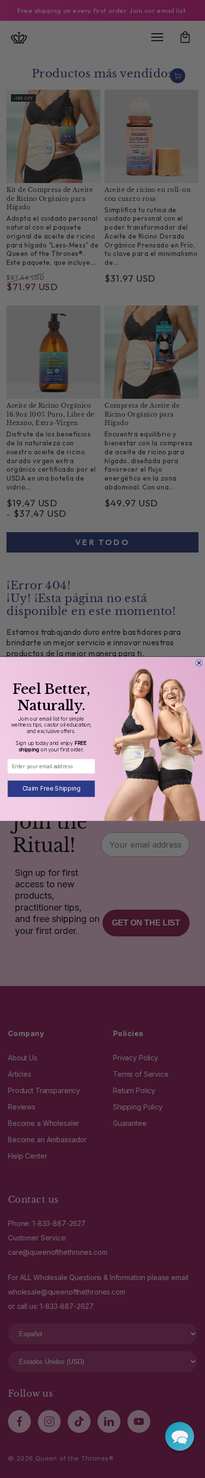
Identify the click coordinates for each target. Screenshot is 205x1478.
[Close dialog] (199, 663)
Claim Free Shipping (51, 789)
